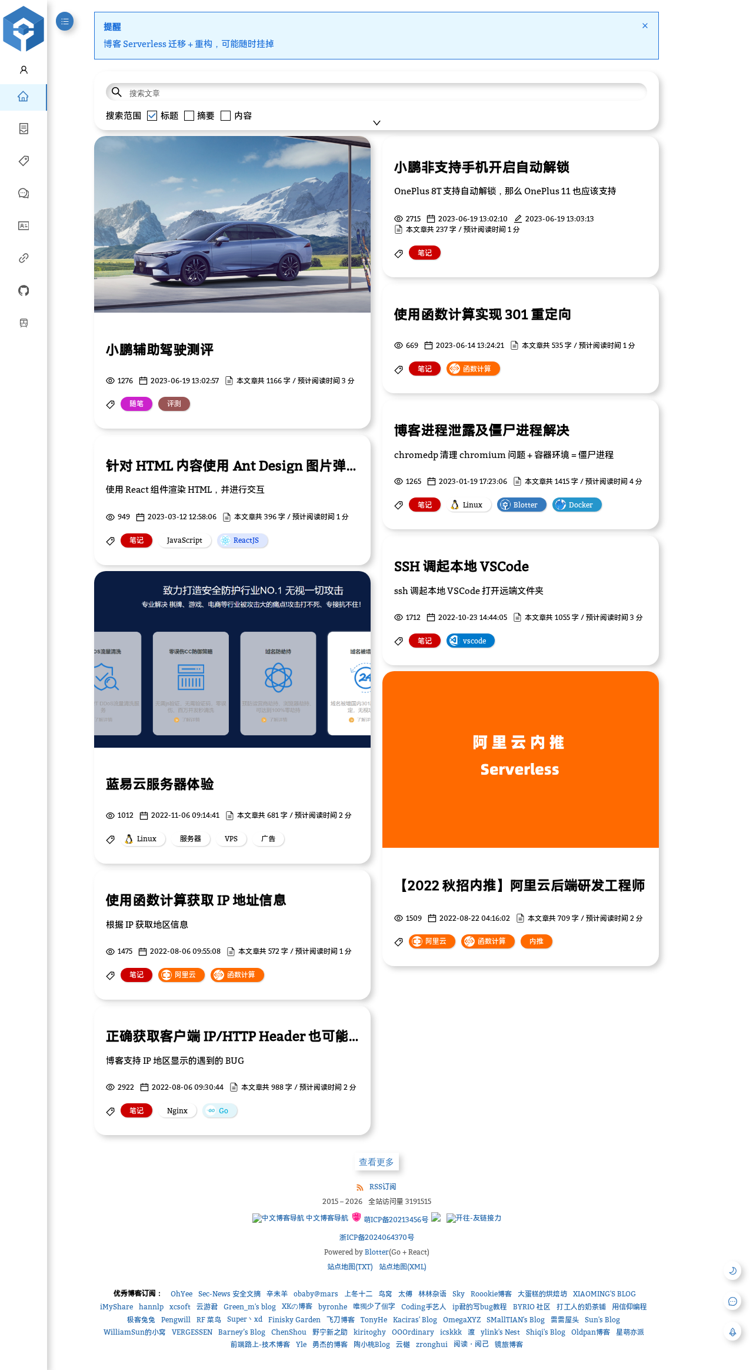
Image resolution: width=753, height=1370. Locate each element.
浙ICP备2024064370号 (376, 1237)
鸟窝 (385, 1293)
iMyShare (116, 1306)
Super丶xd (244, 1319)
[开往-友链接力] (474, 1218)
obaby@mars (316, 1293)
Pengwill (176, 1319)
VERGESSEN (192, 1332)
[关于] (23, 224)
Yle (301, 1344)
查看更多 (376, 1162)
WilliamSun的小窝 (135, 1332)
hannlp (151, 1306)
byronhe (332, 1306)
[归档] (23, 127)
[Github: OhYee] (23, 289)
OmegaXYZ (462, 1319)
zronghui (432, 1344)
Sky (458, 1293)
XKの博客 (297, 1306)
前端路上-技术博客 (260, 1344)
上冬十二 (358, 1293)
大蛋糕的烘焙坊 (542, 1293)
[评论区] (23, 192)
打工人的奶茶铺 (581, 1306)
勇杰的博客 (330, 1344)
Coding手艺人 (424, 1306)
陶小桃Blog (372, 1344)
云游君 (207, 1306)
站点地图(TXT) (350, 1266)
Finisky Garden (294, 1319)
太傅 (405, 1293)
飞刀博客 (340, 1319)
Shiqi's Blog (545, 1332)
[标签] (23, 160)
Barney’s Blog (241, 1332)
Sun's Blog (602, 1319)
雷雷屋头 (565, 1319)
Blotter (377, 1252)
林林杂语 (432, 1293)
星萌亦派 (630, 1332)
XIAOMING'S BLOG (604, 1293)
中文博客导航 (326, 1217)
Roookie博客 (491, 1293)
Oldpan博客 (590, 1332)
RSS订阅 (383, 1186)
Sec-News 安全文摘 (229, 1293)
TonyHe (374, 1319)
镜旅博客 (509, 1344)
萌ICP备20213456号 (395, 1219)
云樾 (403, 1344)
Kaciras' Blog (415, 1319)
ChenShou (288, 1332)
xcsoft (180, 1306)
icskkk (451, 1332)
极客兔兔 (141, 1319)
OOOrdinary (413, 1332)
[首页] (23, 95)
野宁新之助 (330, 1332)
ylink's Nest (500, 1332)
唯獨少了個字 (374, 1306)
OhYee (181, 1293)
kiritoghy (370, 1332)
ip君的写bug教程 (479, 1306)
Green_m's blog (250, 1306)
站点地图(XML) (403, 1266)
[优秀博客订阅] (23, 257)
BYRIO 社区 (532, 1306)
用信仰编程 (629, 1306)
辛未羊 (277, 1293)
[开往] (23, 322)
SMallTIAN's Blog (516, 1319)
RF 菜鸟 (208, 1319)
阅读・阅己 (471, 1343)
